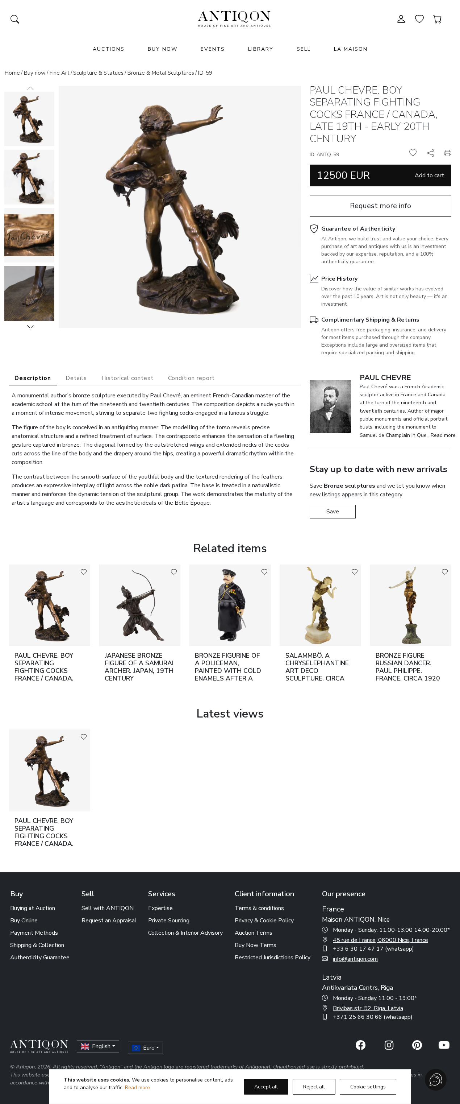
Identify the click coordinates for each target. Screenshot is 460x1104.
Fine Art (59, 73)
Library (260, 49)
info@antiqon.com (355, 959)
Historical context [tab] (127, 378)
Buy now (35, 73)
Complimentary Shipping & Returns (370, 320)
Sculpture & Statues (98, 73)
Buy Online (24, 921)
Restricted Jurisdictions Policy (272, 958)
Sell (304, 49)
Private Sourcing (168, 921)
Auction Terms (253, 933)
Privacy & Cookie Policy (264, 921)
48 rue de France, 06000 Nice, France (380, 940)
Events (213, 49)
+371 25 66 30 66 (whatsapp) (373, 1017)
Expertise (160, 908)
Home (12, 73)
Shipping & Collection (37, 945)
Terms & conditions (259, 908)
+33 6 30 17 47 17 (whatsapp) (373, 949)
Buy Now (162, 49)
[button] (30, 326)
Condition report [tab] (191, 378)
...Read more (441, 435)
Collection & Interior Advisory (185, 933)
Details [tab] (76, 378)
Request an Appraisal (109, 921)
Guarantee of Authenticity (358, 229)
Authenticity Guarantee (40, 958)
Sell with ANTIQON (107, 908)
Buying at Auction (32, 908)
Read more (137, 1087)
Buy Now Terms (255, 945)
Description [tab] (32, 378)
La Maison (351, 49)
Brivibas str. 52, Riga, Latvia (368, 1008)
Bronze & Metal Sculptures (160, 73)
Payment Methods (34, 933)
